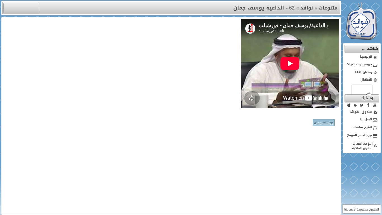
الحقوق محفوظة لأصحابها (361, 209)
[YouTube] (374, 105)
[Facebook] (368, 105)
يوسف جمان (323, 122)
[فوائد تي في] (361, 38)
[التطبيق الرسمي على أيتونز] (349, 105)
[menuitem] (362, 57)
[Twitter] (361, 105)
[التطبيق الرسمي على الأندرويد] (355, 105)
